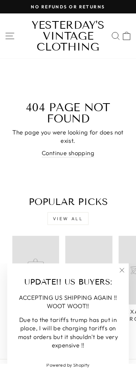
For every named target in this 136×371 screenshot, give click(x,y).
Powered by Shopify (67, 365)
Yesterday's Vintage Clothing (68, 36)
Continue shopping (68, 153)
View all (68, 218)
